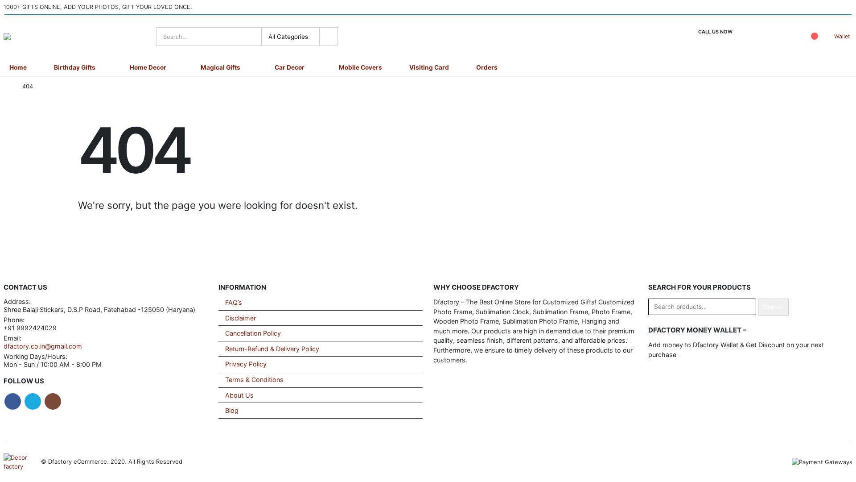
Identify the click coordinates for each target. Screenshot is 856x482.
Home (18, 67)
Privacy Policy (246, 364)
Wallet (842, 36)
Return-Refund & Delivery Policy (272, 349)
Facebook (12, 401)
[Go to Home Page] (7, 86)
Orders (487, 67)
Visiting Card (429, 67)
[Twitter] (826, 7)
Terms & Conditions (254, 379)
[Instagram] (843, 7)
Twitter (33, 401)
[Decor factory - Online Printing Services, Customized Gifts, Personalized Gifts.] (31, 36)
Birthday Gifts (74, 67)
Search (773, 307)
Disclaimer (240, 318)
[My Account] (788, 37)
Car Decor (290, 67)
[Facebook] (810, 7)
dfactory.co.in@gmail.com (43, 346)
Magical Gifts (220, 67)
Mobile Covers (360, 67)
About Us (239, 395)
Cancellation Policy (253, 333)
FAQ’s (233, 302)
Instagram (53, 401)
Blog (232, 410)
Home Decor (148, 67)
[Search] (328, 37)
